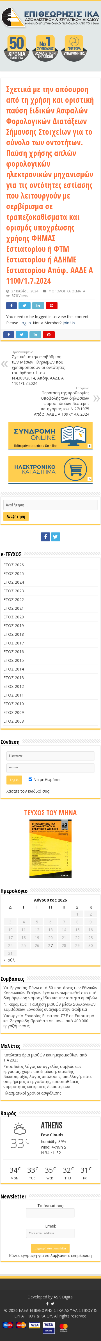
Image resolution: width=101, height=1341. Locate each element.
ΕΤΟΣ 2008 (13, 721)
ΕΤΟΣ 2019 (13, 625)
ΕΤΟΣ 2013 (13, 677)
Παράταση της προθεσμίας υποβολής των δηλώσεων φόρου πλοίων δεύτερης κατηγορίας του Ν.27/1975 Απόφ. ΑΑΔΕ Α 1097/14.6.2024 (61, 401)
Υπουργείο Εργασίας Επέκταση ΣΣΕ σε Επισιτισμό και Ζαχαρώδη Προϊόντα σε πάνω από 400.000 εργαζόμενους (48, 1020)
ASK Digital (64, 1297)
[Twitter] (55, 536)
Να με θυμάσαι (46, 779)
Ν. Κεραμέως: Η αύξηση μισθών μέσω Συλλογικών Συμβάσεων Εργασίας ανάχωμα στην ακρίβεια (49, 1007)
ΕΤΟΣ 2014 (13, 669)
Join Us (69, 322)
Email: (50, 1226)
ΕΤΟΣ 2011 (13, 695)
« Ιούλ (9, 960)
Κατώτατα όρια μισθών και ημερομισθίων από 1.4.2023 (45, 1057)
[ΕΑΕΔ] (50, 16)
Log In (25, 322)
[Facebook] (45, 536)
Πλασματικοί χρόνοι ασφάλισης (32, 1093)
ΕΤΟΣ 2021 (13, 608)
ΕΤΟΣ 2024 (13, 582)
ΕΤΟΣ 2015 (13, 660)
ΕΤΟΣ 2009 (13, 712)
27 (50, 945)
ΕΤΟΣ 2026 (13, 564)
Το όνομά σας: (50, 1205)
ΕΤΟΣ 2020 (13, 617)
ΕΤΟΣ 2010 (13, 703)
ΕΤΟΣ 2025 (13, 573)
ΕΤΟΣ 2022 (13, 599)
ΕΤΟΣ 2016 (13, 651)
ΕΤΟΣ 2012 (13, 686)
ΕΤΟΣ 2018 (13, 634)
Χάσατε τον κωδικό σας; (28, 791)
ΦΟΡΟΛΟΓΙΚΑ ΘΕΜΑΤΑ (67, 291)
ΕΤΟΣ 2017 (13, 643)
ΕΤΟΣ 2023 (13, 590)
